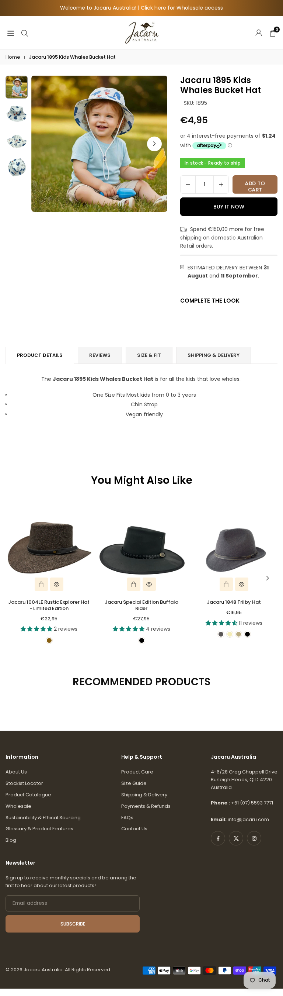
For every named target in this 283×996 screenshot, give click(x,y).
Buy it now (228, 206)
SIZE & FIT (149, 355)
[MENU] (11, 32)
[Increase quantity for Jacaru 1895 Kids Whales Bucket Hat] (221, 184)
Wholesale (18, 806)
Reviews (100, 355)
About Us (16, 771)
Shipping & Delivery (144, 794)
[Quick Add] (41, 584)
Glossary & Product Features (39, 828)
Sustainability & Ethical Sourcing (43, 817)
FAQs (127, 817)
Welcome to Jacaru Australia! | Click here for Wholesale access (141, 7)
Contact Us (134, 828)
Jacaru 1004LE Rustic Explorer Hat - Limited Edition (49, 605)
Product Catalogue (28, 794)
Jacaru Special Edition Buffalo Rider (141, 605)
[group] (99, 144)
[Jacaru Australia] (141, 32)
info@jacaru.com (248, 819)
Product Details (40, 355)
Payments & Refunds (146, 806)
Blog (11, 840)
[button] (154, 144)
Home (13, 57)
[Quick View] (56, 584)
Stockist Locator (24, 783)
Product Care (137, 771)
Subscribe (72, 924)
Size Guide (134, 783)
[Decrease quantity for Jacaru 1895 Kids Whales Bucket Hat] (188, 184)
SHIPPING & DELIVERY (214, 355)
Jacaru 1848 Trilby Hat (234, 602)
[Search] (25, 32)
